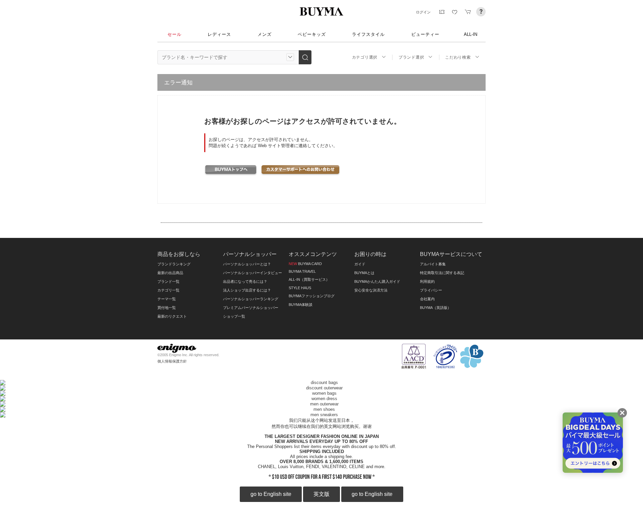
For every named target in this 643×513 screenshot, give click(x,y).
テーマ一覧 (166, 299)
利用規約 (427, 281)
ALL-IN (470, 34)
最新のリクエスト (172, 316)
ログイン (423, 12)
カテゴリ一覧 (168, 290)
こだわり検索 (458, 57)
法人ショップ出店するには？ (247, 290)
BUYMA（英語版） (435, 308)
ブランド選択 (411, 57)
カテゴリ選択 (364, 57)
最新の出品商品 (170, 273)
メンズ (265, 34)
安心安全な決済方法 (370, 290)
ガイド (359, 264)
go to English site (271, 494)
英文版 (321, 494)
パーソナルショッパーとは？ (247, 264)
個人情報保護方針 (172, 361)
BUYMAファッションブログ (312, 296)
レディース (219, 34)
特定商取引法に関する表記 (442, 273)
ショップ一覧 (234, 316)
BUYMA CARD (305, 264)
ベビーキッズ (312, 34)
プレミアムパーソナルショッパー (250, 308)
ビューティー (425, 34)
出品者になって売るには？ (245, 281)
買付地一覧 (166, 308)
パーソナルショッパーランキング (250, 299)
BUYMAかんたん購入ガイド (377, 281)
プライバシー (431, 290)
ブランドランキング (174, 264)
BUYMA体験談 (300, 305)
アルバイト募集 (433, 264)
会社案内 (427, 299)
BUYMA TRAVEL (302, 271)
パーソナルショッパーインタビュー (252, 273)
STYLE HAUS (300, 288)
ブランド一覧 (168, 281)
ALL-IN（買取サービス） (309, 279)
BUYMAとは (364, 273)
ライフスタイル (368, 34)
